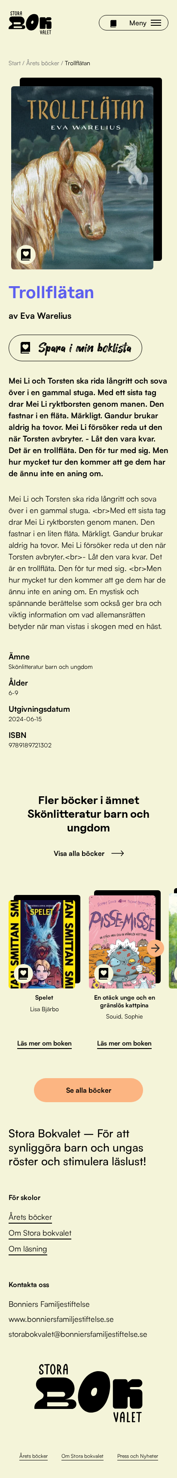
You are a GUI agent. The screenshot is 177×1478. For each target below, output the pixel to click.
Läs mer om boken (44, 1043)
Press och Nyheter (137, 1456)
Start (15, 62)
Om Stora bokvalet (40, 1232)
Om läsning (28, 1248)
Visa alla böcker (79, 853)
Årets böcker (42, 62)
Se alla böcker (88, 1090)
